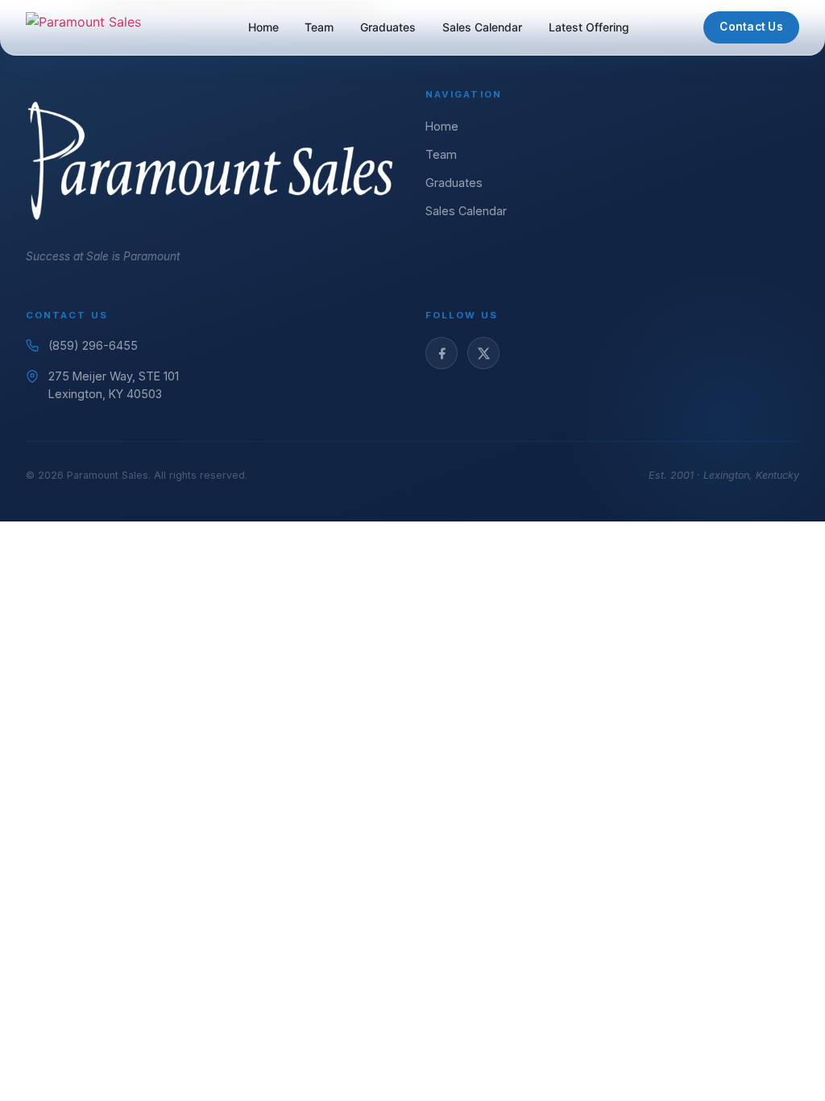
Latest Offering (589, 27)
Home (263, 27)
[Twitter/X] (483, 353)
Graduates (388, 27)
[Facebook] (441, 353)
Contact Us (751, 26)
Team (319, 27)
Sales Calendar (482, 27)
